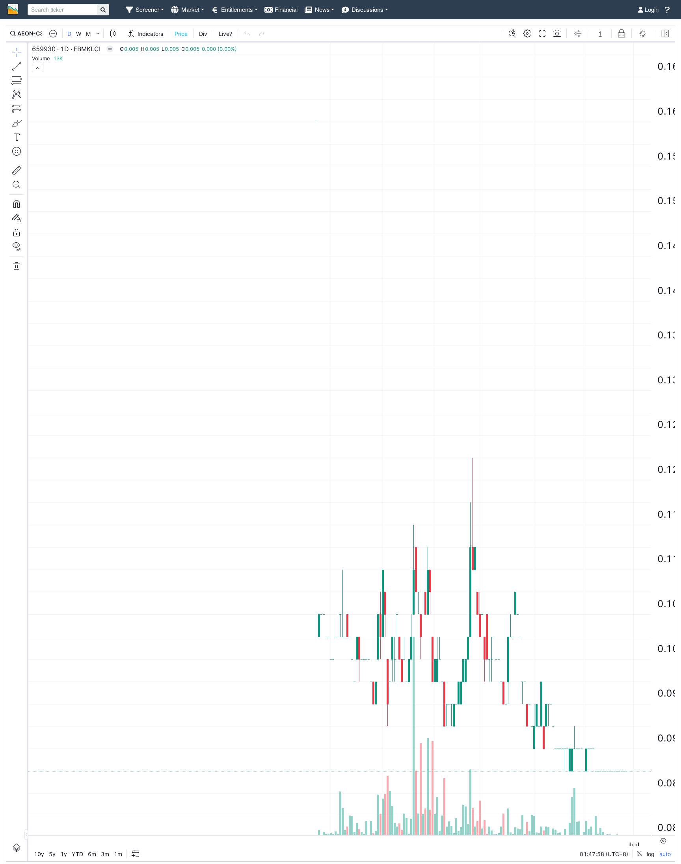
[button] (144, 9)
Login (651, 9)
